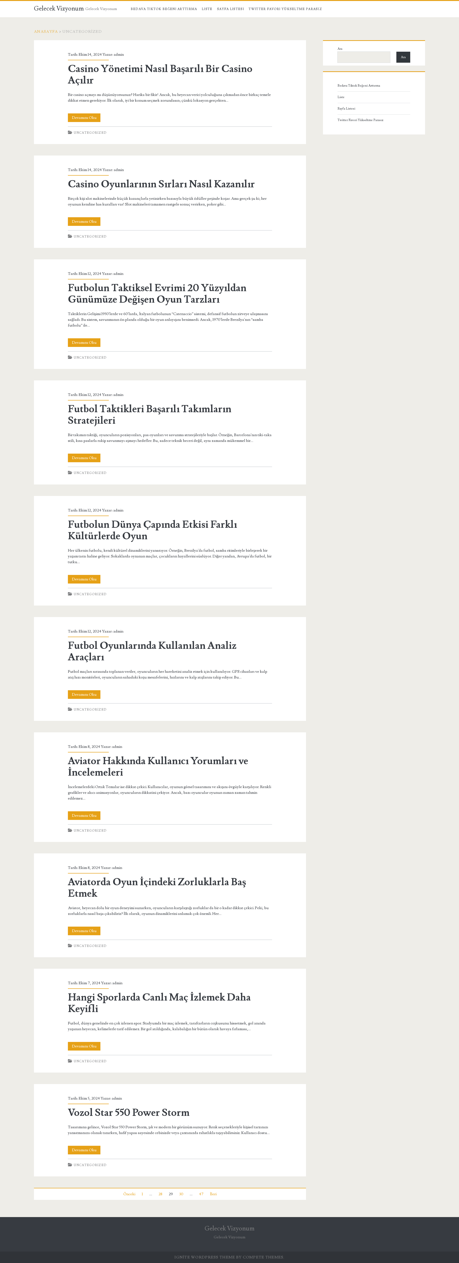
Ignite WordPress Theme (205, 1257)
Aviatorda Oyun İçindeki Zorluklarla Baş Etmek (157, 888)
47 (201, 1194)
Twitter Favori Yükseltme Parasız (285, 9)
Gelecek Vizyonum (59, 9)
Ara (340, 49)
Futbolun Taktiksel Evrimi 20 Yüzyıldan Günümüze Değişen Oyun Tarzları (157, 294)
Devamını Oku (86, 118)
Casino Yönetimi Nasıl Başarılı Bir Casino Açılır (160, 74)
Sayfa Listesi (230, 9)
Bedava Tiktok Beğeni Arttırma (164, 9)
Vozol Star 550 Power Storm (129, 1112)
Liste (207, 9)
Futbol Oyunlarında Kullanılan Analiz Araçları (152, 651)
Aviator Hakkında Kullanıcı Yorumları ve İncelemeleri (158, 767)
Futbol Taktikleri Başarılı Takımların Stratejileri (149, 415)
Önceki (129, 1194)
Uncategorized (90, 133)
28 (160, 1194)
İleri (213, 1194)
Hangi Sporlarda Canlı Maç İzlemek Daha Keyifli (159, 1003)
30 (181, 1194)
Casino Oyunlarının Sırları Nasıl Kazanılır (161, 184)
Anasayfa (46, 31)
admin (119, 54)
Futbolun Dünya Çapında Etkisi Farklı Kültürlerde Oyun (152, 530)
